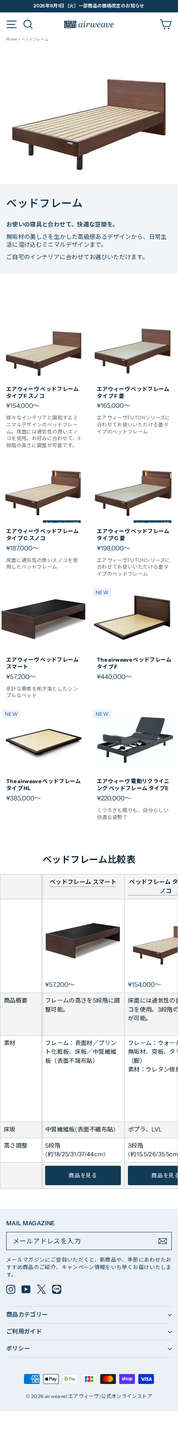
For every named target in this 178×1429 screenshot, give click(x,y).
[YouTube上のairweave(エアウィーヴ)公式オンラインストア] (26, 1289)
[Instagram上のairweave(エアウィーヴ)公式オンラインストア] (10, 1289)
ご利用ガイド (24, 1331)
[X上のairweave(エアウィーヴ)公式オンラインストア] (41, 1289)
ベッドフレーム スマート (83, 882)
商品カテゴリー (27, 1314)
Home (11, 39)
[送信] (163, 1241)
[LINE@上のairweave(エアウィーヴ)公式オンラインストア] (56, 1289)
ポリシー (18, 1348)
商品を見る (83, 1175)
